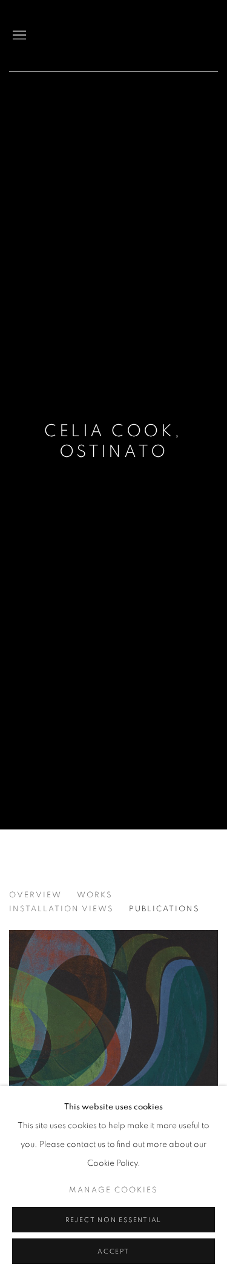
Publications (164, 909)
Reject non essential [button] (113, 1220)
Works (95, 895)
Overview (35, 895)
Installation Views (61, 909)
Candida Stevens (175, 35)
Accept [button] (113, 1251)
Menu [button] (18, 36)
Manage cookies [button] (113, 1190)
